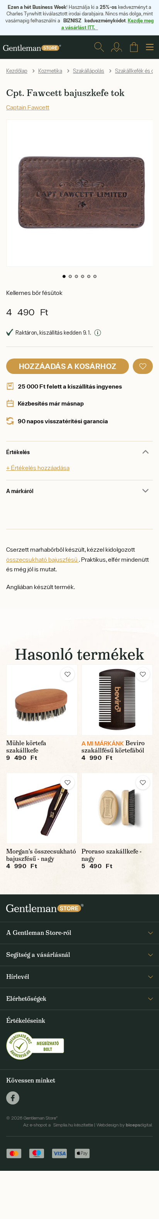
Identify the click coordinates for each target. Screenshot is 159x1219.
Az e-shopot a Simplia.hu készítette (58, 1125)
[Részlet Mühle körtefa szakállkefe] (42, 700)
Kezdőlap (16, 71)
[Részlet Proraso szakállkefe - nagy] (117, 808)
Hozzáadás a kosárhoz (68, 366)
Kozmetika (50, 71)
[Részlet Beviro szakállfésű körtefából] (117, 700)
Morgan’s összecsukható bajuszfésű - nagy (41, 855)
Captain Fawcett (27, 107)
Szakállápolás (88, 71)
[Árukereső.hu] (35, 1045)
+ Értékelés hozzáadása (37, 467)
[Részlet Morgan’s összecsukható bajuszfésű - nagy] (42, 808)
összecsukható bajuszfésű (42, 559)
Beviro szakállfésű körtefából (113, 746)
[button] (64, 276)
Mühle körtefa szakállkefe (26, 746)
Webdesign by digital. (124, 1125)
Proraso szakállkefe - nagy (111, 855)
